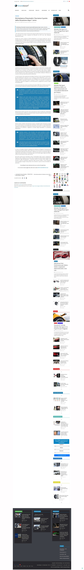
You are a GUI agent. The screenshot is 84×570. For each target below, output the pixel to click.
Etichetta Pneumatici (24, 22)
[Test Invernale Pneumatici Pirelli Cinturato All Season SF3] (56, 52)
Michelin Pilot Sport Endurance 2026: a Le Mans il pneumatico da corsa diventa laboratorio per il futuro (61, 89)
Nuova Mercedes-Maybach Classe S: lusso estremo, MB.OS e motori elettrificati (64, 295)
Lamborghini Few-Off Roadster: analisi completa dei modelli (64, 339)
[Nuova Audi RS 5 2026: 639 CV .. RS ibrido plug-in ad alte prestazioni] (56, 355)
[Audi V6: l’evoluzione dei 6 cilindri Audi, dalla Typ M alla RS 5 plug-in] (56, 282)
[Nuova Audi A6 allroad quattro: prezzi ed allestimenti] (37, 520)
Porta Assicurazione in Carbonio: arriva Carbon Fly (42, 175)
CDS (49, 10)
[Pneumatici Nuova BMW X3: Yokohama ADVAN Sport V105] (37, 528)
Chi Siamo (18, 566)
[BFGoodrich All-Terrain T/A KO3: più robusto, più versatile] (56, 104)
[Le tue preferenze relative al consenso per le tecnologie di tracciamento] (82, 568)
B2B (29, 566)
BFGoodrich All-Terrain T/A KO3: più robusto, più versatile (64, 103)
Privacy (32, 566)
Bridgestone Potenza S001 (39, 514)
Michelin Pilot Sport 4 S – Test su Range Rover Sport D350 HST (61, 30)
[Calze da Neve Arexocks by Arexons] (57, 496)
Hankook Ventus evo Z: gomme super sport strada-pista (64, 158)
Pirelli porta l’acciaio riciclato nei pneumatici (64, 120)
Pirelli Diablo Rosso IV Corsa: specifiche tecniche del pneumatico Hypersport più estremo (26, 526)
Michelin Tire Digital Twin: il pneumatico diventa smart (64, 126)
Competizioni (56, 83)
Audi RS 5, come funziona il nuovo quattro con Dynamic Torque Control (64, 288)
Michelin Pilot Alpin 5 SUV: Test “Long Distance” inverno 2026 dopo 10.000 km (64, 44)
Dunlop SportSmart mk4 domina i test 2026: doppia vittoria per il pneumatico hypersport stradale (26, 516)
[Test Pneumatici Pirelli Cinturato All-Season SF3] (56, 244)
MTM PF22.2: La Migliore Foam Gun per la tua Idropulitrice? (64, 407)
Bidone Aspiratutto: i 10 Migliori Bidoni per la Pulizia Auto (64, 399)
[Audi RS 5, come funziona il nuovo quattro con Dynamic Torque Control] (56, 289)
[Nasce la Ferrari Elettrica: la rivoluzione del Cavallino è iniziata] (56, 363)
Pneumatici (17, 10)
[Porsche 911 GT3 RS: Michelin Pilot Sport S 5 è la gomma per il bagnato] (61, 317)
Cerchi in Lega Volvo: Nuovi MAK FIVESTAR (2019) (64, 383)
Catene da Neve (31, 10)
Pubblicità (24, 566)
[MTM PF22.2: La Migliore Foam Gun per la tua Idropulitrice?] (57, 407)
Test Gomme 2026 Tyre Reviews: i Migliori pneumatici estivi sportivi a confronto (64, 424)
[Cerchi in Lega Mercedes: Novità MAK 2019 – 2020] (57, 375)
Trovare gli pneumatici (62, 455)
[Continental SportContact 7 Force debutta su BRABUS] (56, 143)
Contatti (21, 566)
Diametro (61, 450)
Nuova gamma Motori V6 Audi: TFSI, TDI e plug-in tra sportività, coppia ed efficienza (64, 304)
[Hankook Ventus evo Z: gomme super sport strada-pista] (56, 159)
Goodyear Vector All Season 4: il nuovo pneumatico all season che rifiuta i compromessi (64, 134)
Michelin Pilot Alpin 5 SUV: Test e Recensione (64, 236)
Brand (60, 10)
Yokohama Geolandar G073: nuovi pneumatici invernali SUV (62, 474)
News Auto (37, 10)
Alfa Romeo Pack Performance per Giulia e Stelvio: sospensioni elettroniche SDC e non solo (61, 267)
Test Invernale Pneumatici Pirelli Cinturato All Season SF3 (64, 52)
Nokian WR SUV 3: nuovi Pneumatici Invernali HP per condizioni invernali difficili (64, 465)
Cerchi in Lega (24, 10)
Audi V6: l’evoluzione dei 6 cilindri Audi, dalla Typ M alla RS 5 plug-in (64, 281)
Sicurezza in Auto (54, 10)
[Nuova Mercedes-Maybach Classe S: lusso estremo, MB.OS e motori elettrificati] (56, 296)
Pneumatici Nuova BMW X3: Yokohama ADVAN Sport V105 (45, 526)
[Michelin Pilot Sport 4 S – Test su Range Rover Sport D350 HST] (61, 21)
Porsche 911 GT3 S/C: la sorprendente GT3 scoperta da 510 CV (64, 347)
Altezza (61, 447)
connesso (20, 184)
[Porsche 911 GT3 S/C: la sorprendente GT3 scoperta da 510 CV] (56, 348)
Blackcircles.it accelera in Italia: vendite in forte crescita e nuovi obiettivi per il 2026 (64, 150)
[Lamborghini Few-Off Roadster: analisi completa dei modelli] (56, 340)
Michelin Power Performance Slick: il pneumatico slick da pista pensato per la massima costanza (25, 536)
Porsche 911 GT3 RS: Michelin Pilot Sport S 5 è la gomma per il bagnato (61, 326)
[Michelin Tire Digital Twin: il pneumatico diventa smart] (56, 127)
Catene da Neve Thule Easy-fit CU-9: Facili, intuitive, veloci (63, 488)
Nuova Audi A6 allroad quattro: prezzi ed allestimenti (44, 519)
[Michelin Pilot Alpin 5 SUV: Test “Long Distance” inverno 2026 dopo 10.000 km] (56, 45)
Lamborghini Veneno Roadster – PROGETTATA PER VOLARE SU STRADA (24, 175)
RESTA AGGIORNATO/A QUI (43, 167)
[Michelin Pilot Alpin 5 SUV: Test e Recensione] (56, 238)
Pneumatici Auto (29, 22)
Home (15, 566)
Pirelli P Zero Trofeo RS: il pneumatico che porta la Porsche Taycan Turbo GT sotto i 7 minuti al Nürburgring (64, 111)
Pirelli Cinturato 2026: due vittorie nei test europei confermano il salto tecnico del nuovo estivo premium (64, 432)
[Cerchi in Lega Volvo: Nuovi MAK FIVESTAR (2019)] (57, 383)
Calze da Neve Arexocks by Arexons (64, 496)
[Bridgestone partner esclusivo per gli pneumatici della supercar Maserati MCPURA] (56, 167)
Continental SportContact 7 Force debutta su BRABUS (64, 142)
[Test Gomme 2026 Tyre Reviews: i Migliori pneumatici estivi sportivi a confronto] (57, 423)
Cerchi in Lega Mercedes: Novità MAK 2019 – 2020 (64, 375)
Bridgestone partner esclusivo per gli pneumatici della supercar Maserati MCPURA (64, 166)
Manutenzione (44, 10)
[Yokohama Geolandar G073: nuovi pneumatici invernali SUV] (55, 475)
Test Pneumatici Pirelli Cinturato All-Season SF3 (64, 243)
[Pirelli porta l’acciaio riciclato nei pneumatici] (56, 121)
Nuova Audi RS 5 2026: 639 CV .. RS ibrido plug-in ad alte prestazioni (64, 354)
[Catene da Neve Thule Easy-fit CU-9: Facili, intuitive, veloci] (56, 489)
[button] (19, 10)
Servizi (27, 566)
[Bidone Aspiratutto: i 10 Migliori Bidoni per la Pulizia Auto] (57, 399)
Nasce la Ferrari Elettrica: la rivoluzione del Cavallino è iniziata (64, 361)
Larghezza (61, 444)
